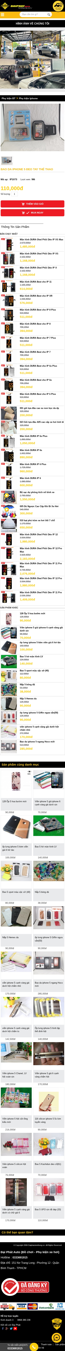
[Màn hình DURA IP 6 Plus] (9, 469)
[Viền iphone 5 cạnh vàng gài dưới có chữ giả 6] (16, 1192)
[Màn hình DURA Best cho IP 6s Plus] (9, 371)
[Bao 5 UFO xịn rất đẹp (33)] (48, 1189)
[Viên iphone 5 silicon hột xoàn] (16, 1144)
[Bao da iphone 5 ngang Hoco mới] (9, 746)
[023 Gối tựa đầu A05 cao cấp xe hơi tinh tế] (9, 427)
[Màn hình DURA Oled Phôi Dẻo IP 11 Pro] (9, 597)
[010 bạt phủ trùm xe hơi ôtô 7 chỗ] (9, 525)
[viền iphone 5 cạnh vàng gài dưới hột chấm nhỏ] (9, 731)
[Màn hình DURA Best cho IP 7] (9, 357)
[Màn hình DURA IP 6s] (9, 455)
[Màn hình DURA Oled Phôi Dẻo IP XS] (9, 258)
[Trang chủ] (19, 6)
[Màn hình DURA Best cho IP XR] (9, 300)
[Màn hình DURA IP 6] (9, 483)
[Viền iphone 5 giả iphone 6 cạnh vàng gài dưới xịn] (9, 632)
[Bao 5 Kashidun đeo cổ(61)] (48, 1144)
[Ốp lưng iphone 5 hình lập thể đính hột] (48, 1007)
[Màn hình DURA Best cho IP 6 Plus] (9, 399)
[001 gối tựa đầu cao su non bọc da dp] (9, 413)
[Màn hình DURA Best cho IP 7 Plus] (9, 342)
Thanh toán (46, 1344)
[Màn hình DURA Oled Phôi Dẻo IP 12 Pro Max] (9, 553)
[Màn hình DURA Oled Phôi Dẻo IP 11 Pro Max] (9, 568)
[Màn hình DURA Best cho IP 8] (9, 328)
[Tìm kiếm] (49, 14)
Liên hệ (40, 1348)
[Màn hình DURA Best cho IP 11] (9, 286)
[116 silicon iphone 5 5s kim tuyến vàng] (49, 1101)
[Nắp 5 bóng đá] (9, 689)
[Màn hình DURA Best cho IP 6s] (9, 385)
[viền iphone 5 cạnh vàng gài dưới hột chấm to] (16, 1007)
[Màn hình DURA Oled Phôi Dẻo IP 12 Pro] (9, 583)
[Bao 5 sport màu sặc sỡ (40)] (9, 675)
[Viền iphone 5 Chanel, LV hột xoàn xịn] (16, 1052)
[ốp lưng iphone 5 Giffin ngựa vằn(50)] (9, 717)
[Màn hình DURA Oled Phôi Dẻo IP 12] (9, 539)
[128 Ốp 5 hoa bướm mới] (9, 618)
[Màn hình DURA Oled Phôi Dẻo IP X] (9, 272)
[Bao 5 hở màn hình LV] (9, 661)
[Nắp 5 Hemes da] (9, 703)
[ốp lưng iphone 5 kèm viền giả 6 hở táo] (9, 647)
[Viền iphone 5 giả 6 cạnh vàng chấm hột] (48, 1053)
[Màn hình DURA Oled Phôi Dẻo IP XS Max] (9, 244)
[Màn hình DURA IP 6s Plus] (9, 441)
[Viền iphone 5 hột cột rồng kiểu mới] (16, 1097)
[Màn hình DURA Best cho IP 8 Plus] (9, 314)
